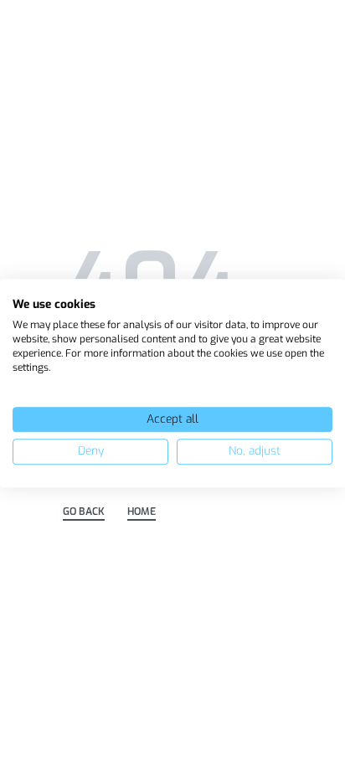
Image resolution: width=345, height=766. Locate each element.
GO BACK (84, 512)
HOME (141, 512)
